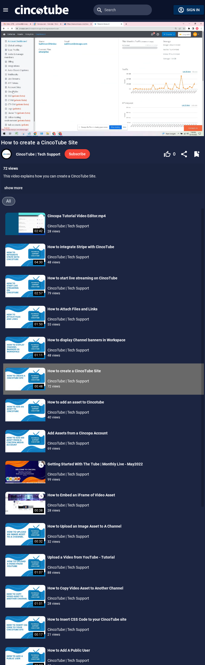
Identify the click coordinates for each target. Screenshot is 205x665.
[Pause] (8, 129)
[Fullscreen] (196, 129)
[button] (5, 9)
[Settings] (182, 129)
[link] (41, 10)
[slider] (102, 121)
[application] (102, 79)
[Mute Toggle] (46, 129)
